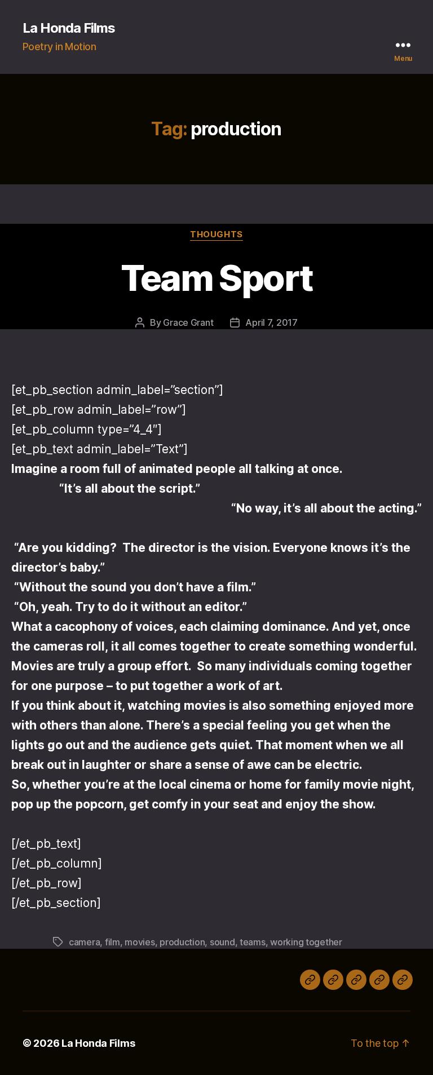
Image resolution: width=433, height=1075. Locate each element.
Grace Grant (188, 322)
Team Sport (216, 277)
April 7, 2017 (271, 322)
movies (139, 942)
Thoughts (216, 234)
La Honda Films (69, 28)
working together (306, 942)
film (112, 942)
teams (253, 942)
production (182, 942)
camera (84, 942)
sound (222, 942)
